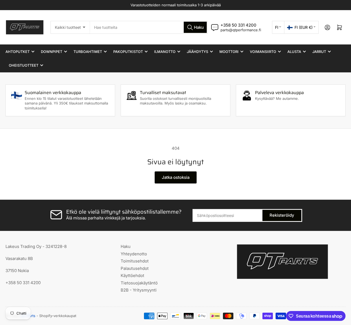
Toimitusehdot (135, 261)
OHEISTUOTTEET (23, 65)
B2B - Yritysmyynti (139, 290)
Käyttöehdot (132, 275)
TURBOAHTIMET (87, 51)
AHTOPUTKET (17, 51)
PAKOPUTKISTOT (128, 51)
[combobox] (149, 27)
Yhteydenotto (134, 253)
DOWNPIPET (51, 51)
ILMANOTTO (165, 51)
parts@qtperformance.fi (240, 30)
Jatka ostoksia (175, 177)
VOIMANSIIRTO (263, 51)
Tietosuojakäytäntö (139, 283)
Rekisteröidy (282, 215)
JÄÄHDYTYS (197, 51)
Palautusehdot (135, 268)
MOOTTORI (229, 51)
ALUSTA (294, 51)
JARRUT (319, 51)
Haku (126, 246)
